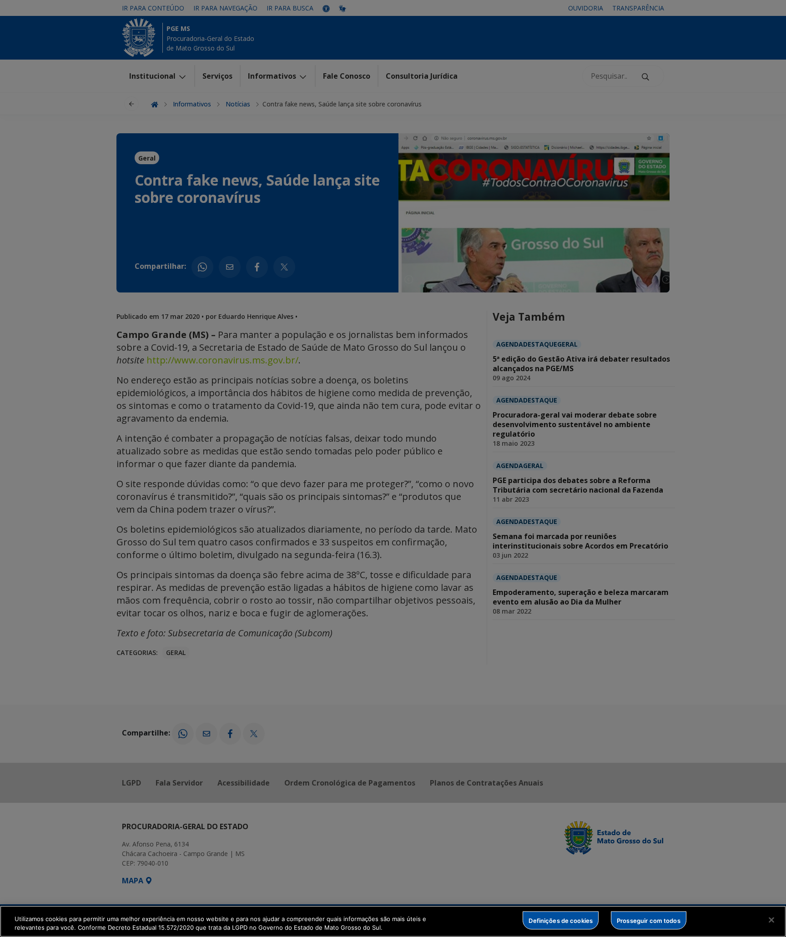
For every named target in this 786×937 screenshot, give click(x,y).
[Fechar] (771, 920)
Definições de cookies (561, 920)
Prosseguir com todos (648, 920)
